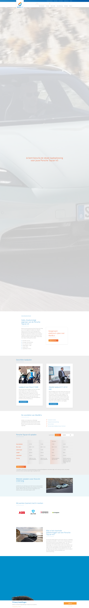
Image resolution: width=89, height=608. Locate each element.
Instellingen (70, 605)
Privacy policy (14, 606)
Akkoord (70, 603)
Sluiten (19, 606)
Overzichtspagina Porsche (26, 315)
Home (28, 8)
